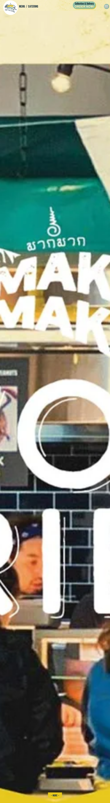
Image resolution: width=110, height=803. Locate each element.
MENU (22, 6)
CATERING (33, 6)
